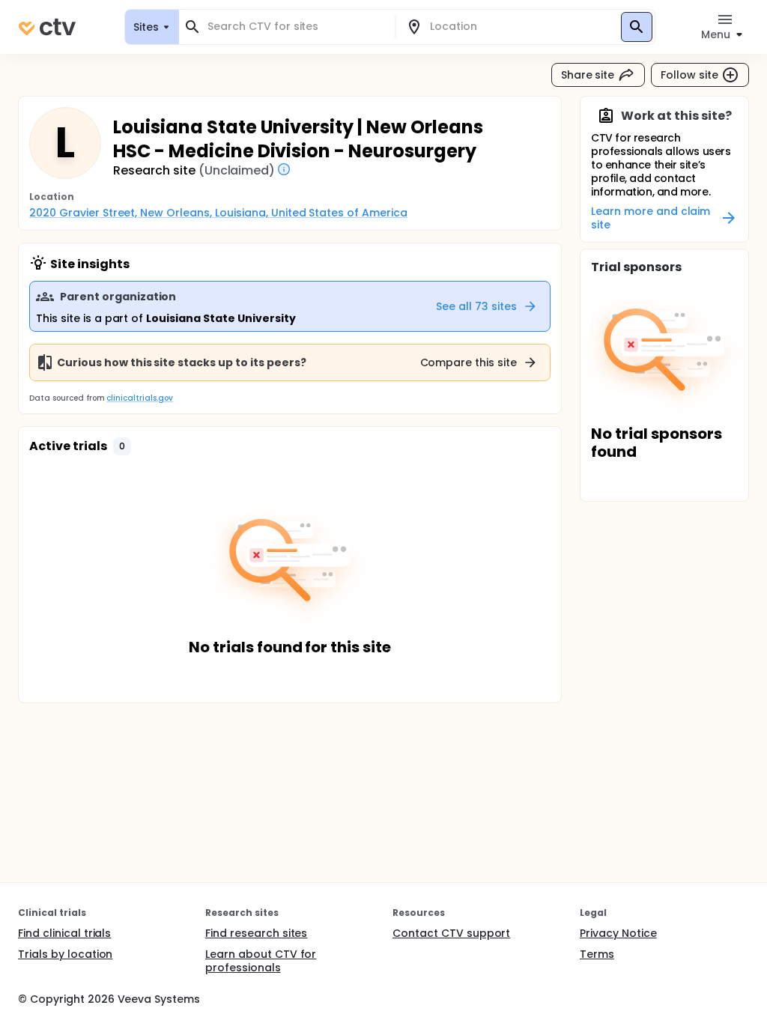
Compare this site (469, 362)
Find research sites (256, 933)
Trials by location (65, 954)
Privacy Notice (618, 933)
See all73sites (476, 306)
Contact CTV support (451, 933)
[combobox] (295, 26)
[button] (122, 446)
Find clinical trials (64, 933)
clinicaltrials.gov (139, 398)
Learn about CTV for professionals (260, 960)
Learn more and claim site (650, 217)
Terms (597, 954)
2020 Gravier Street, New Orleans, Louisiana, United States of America (218, 212)
